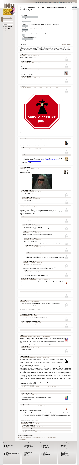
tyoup (26, 198)
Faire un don (63, 446)
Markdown (64, 44)
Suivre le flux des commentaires (26, 435)
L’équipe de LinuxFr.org (64, 447)
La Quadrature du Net (46, 454)
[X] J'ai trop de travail (25, 167)
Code (6, 456)
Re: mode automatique (28, 393)
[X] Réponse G (24, 54)
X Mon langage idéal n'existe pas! (28, 314)
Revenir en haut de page (22, 439)
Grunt (24, 301)
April (43, 446)
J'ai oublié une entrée (25, 404)
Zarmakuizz (25, 87)
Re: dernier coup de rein (28, 216)
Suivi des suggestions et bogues (66, 451)
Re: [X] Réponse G (27, 61)
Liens (46, 2)
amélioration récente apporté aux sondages (50, 159)
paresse (22, 335)
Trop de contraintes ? (25, 356)
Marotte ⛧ (26, 394)
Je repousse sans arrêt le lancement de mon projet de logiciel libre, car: (44, 9)
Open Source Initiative (46, 456)
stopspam (26, 191)
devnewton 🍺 (26, 279)
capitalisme (26, 453)
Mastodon (33, 357)
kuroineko (26, 148)
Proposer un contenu (8, 17)
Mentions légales (63, 445)
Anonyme (26, 386)
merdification (26, 447)
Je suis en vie (23, 330)
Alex (26, 225)
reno (24, 315)
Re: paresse (25, 346)
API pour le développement (65, 455)
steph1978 (26, 62)
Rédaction (55, 2)
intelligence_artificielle (27, 445)
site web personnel (33, 279)
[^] (21, 61)
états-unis (25, 456)
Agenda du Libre (45, 445)
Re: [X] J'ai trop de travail (28, 190)
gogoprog (28, 232)
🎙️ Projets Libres (63, 2)
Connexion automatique (8, 26)
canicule (25, 451)
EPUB (69, 44)
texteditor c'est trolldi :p (9, 445)
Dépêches (37, 2)
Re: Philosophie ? (8, 447)
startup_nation (26, 455)
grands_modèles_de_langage (28, 446)
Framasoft (44, 453)
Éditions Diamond (45, 448)
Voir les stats (23, 138)
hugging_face (26, 448)
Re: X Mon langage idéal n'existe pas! (31, 321)
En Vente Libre (45, 452)
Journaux (42, 2)
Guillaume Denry (26, 336)
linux (25, 454)
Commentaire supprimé (26, 291)
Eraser (24, 55)
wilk (24, 357)
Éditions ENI (45, 451)
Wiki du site (63, 452)
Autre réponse (23, 86)
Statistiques (63, 454)
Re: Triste (7, 451)
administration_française (28, 452)
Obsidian (25, 77)
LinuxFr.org (9, 8)
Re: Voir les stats (26, 147)
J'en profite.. (23, 300)
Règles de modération (64, 453)
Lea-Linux (44, 455)
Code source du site (64, 456)
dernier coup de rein (25, 205)
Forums (50, 2)
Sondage (23, 8)
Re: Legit (7, 446)
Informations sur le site (64, 448)
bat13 (25, 347)
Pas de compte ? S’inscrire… (8, 30)
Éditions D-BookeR (46, 447)
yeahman (24, 168)
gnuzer (27, 262)
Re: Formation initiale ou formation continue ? (13, 453)
